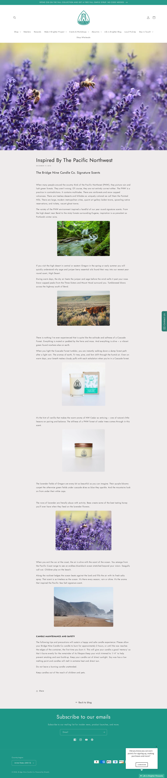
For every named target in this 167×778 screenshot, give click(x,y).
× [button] (156, 746)
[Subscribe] (104, 732)
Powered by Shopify (42, 772)
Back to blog (85, 702)
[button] (14, 17)
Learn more (142, 765)
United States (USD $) (22, 763)
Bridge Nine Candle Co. (26, 772)
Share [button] (41, 691)
